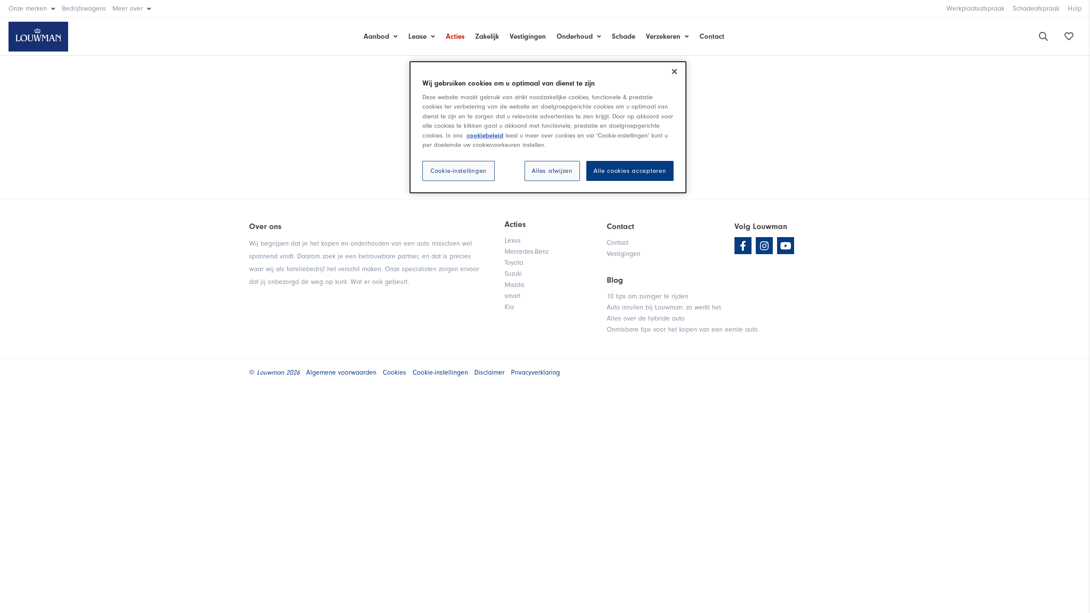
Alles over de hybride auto (646, 318)
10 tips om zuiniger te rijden (647, 296)
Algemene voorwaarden (341, 372)
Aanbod (376, 36)
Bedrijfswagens (84, 8)
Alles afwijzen (552, 171)
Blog (615, 280)
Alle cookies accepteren (630, 171)
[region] (548, 127)
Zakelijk (487, 36)
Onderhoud (574, 36)
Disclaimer (489, 372)
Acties (455, 36)
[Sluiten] (674, 71)
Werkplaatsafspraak (975, 8)
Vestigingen (528, 36)
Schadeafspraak (1036, 8)
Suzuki (513, 274)
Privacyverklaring (535, 372)
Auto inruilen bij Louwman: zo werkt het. (665, 307)
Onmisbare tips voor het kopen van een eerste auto (682, 329)
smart (512, 296)
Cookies (394, 372)
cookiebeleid (485, 135)
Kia (509, 307)
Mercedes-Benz (526, 251)
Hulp (1074, 8)
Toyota (514, 262)
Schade (623, 36)
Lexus (513, 240)
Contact (712, 36)
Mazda (514, 285)
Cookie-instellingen (458, 171)
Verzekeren (663, 36)
